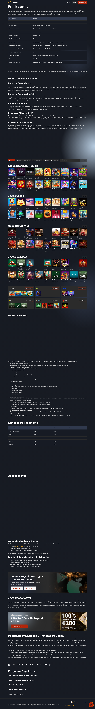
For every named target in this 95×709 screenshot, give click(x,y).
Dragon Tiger (38, 248)
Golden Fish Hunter (39, 207)
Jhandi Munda (11, 279)
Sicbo (53, 218)
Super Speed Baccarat (64, 237)
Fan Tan (81, 248)
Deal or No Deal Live (64, 248)
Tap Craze (72, 218)
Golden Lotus (47, 177)
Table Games (56, 160)
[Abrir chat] (91, 704)
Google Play (31, 588)
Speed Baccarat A (82, 237)
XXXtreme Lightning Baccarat (47, 237)
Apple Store (17, 588)
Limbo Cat (19, 207)
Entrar (74, 2)
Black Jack (72, 279)
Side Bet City (73, 248)
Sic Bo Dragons (73, 268)
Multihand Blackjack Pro (83, 268)
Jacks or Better (47, 268)
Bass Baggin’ (38, 177)
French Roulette (56, 268)
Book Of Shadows (29, 188)
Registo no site (85, 71)
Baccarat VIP (11, 268)
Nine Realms (55, 177)
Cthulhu (81, 218)
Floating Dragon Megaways (65, 279)
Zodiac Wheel (73, 188)
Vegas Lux (72, 177)
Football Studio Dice (29, 248)
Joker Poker (37, 268)
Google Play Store (19, 546)
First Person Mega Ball (47, 279)
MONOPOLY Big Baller (20, 237)
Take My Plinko (73, 207)
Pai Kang (28, 268)
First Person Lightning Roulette (73, 237)
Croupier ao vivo (62, 71)
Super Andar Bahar (55, 237)
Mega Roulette (29, 237)
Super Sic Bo (11, 248)
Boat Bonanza (82, 188)
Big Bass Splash (55, 188)
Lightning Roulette (38, 237)
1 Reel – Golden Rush (12, 218)
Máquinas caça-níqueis (38, 71)
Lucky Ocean (11, 207)
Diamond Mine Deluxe (29, 177)
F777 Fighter (82, 207)
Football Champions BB (39, 218)
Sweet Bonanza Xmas (64, 188)
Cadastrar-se (82, 2)
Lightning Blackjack (11, 237)
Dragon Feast (64, 177)
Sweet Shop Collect (11, 188)
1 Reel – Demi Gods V (56, 207)
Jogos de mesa (74, 71)
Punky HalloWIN (82, 177)
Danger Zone (47, 207)
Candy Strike (64, 218)
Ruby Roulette (47, 248)
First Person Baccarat (30, 279)
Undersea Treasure (65, 207)
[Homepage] (13, 2)
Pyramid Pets (47, 188)
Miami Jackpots (11, 177)
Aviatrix (28, 207)
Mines (45, 218)
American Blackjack (83, 279)
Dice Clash (28, 218)
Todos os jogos (29, 288)
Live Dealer (27, 160)
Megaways (46, 160)
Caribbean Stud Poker (55, 248)
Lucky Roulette (64, 268)
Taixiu (36, 279)
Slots (19, 160)
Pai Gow (54, 279)
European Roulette (21, 279)
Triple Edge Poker (21, 268)
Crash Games (38, 160)
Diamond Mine (20, 177)
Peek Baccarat (20, 248)
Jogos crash (52, 71)
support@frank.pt (69, 705)
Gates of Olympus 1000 (38, 188)
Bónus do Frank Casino (22, 71)
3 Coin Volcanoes (20, 188)
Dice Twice (19, 218)
